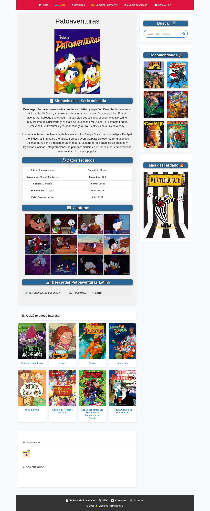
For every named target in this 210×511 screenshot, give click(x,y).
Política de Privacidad (82, 500)
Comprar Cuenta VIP (106, 4)
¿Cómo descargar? (137, 4)
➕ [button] (97, 293)
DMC (105, 500)
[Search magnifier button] (183, 33)
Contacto (120, 500)
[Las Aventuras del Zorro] (177, 74)
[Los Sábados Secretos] (154, 74)
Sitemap (138, 500)
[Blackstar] (154, 104)
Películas (80, 4)
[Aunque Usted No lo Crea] (177, 134)
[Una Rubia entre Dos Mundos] (154, 134)
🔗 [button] (42, 293)
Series (62, 4)
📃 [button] (75, 293)
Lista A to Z (164, 4)
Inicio (45, 4)
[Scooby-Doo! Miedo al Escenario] (177, 104)
